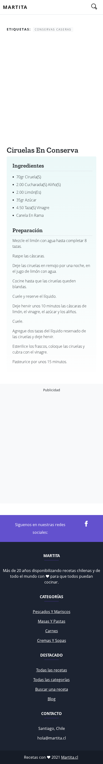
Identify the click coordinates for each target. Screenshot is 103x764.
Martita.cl (69, 757)
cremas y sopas (51, 640)
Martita (15, 7)
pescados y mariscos (51, 611)
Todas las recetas (51, 670)
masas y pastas (51, 621)
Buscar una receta (51, 689)
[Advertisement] (51, 90)
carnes (51, 631)
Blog (52, 699)
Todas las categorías (51, 679)
